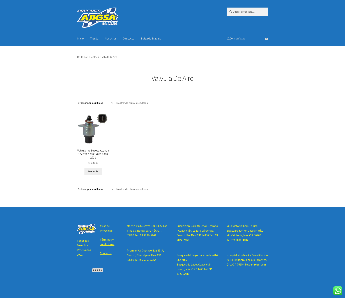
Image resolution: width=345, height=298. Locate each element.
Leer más (93, 171)
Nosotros (110, 38)
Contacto (128, 38)
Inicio (80, 38)
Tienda (94, 38)
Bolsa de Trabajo (151, 38)
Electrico (94, 57)
